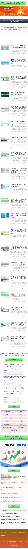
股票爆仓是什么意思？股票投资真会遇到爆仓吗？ (18, 491)
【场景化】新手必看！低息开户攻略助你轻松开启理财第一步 (18, 354)
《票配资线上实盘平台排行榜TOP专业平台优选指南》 (18, 263)
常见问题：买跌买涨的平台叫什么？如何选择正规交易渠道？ (18, 123)
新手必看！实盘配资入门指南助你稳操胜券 (18, 308)
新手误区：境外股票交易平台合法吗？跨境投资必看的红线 (18, 231)
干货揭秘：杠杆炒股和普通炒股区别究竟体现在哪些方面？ (18, 278)
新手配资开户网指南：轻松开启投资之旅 (18, 185)
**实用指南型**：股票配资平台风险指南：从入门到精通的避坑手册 (19, 430)
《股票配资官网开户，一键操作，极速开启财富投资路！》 (18, 154)
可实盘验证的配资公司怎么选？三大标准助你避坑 (18, 323)
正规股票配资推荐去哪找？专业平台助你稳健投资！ (18, 93)
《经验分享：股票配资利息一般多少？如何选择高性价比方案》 (18, 370)
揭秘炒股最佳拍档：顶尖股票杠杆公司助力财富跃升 (18, 108)
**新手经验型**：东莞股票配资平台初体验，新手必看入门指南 (19, 215)
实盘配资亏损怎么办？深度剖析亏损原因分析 (18, 138)
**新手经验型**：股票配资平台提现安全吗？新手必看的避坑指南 (19, 170)
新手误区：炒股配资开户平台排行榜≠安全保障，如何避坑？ (19, 247)
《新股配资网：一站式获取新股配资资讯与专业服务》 (18, 46)
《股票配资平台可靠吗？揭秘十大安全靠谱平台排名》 (18, 200)
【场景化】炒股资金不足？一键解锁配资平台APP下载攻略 (18, 61)
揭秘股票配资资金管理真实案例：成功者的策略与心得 (18, 386)
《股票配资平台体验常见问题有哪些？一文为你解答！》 (18, 338)
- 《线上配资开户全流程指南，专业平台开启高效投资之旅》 (18, 447)
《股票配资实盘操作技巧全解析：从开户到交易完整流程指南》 (18, 78)
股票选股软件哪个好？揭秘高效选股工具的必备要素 (18, 477)
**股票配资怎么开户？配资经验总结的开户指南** (19, 462)
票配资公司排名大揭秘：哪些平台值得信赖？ (18, 415)
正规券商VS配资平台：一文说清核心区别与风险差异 (19, 294)
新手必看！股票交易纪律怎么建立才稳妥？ (18, 401)
